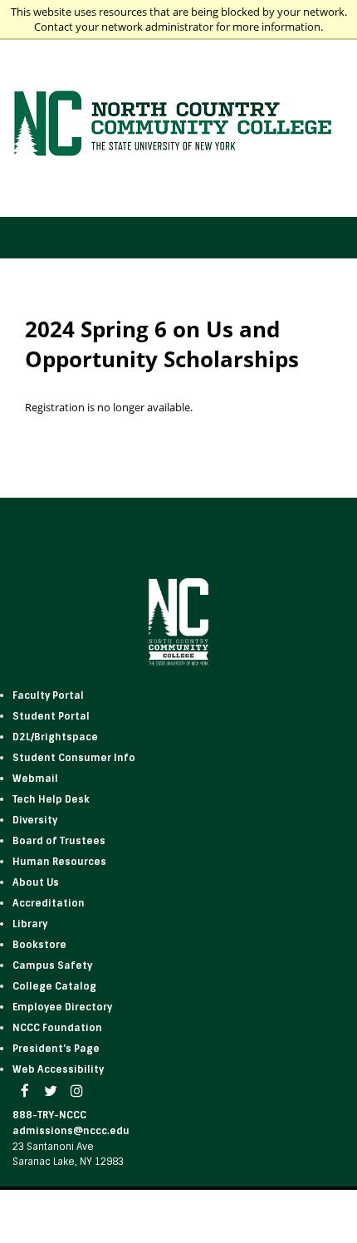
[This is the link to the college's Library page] (48, 924)
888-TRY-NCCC (49, 1115)
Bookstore (39, 944)
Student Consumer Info (73, 757)
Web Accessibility (58, 1069)
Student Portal (51, 716)
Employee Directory (62, 1007)
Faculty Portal (48, 695)
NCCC (57, 1027)
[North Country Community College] (178, 125)
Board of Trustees (58, 841)
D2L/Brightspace (55, 737)
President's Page (56, 1048)
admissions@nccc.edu (71, 1130)
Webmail (35, 778)
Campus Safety (52, 965)
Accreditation (48, 903)
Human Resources (59, 861)
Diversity (34, 820)
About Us (35, 882)
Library (29, 924)
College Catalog (54, 986)
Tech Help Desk (51, 799)
